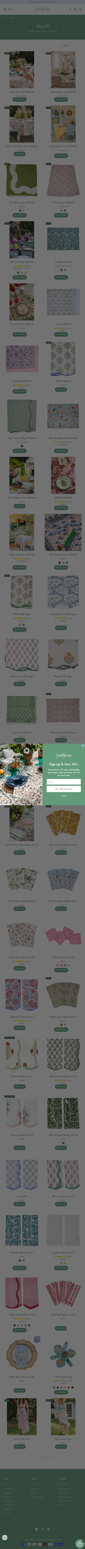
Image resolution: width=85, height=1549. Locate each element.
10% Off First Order (64, 788)
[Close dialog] (83, 746)
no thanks (64, 795)
